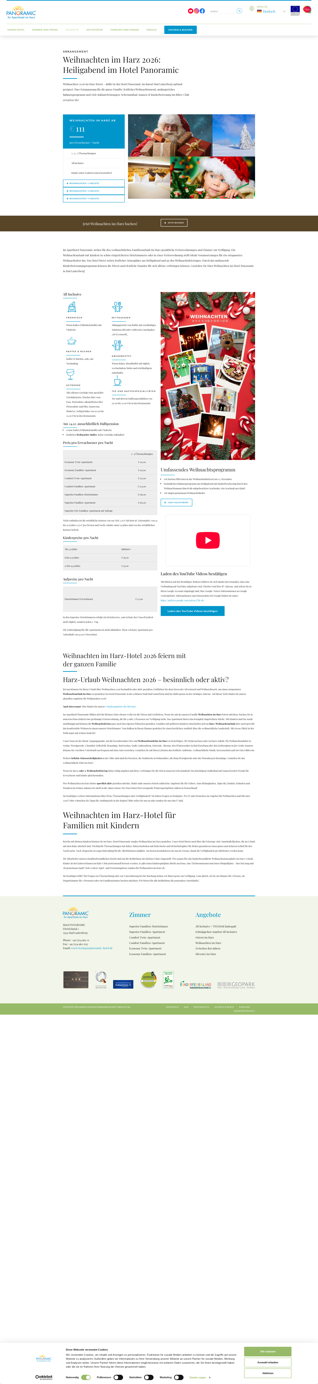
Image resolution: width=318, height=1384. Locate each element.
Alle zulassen (268, 1351)
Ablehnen (267, 1373)
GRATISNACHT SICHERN (131, 720)
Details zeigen (198, 1377)
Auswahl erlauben (267, 1362)
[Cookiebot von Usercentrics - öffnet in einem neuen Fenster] (43, 1377)
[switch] (118, 1377)
